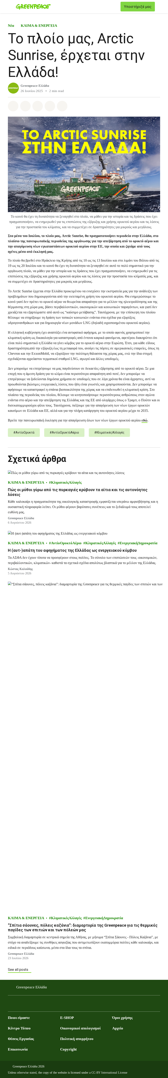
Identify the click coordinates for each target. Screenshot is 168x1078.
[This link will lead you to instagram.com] (28, 1005)
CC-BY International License (109, 1072)
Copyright (68, 1049)
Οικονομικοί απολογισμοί (80, 1028)
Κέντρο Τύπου (19, 1028)
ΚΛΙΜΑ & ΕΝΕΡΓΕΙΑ (39, 26)
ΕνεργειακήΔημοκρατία (138, 543)
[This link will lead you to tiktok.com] (45, 1005)
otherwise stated (27, 1072)
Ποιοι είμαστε (19, 1018)
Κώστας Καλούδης (20, 569)
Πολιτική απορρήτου (76, 1039)
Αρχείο (117, 1028)
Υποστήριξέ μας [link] (137, 6)
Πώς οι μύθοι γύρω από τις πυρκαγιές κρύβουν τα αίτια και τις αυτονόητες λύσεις (77, 492)
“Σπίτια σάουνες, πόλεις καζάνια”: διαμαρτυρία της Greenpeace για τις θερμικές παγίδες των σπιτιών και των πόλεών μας (83, 927)
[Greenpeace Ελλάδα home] (33, 6)
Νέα (11, 26)
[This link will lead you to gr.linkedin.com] (36, 1005)
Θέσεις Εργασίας (21, 1039)
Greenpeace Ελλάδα (35, 85)
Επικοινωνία (18, 1049)
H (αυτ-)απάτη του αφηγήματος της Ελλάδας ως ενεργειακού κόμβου (72, 550)
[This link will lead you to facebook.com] (10, 1005)
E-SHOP (67, 1018)
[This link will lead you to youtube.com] (19, 1005)
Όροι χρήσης (122, 1018)
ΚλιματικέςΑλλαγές (66, 482)
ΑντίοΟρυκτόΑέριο (66, 543)
